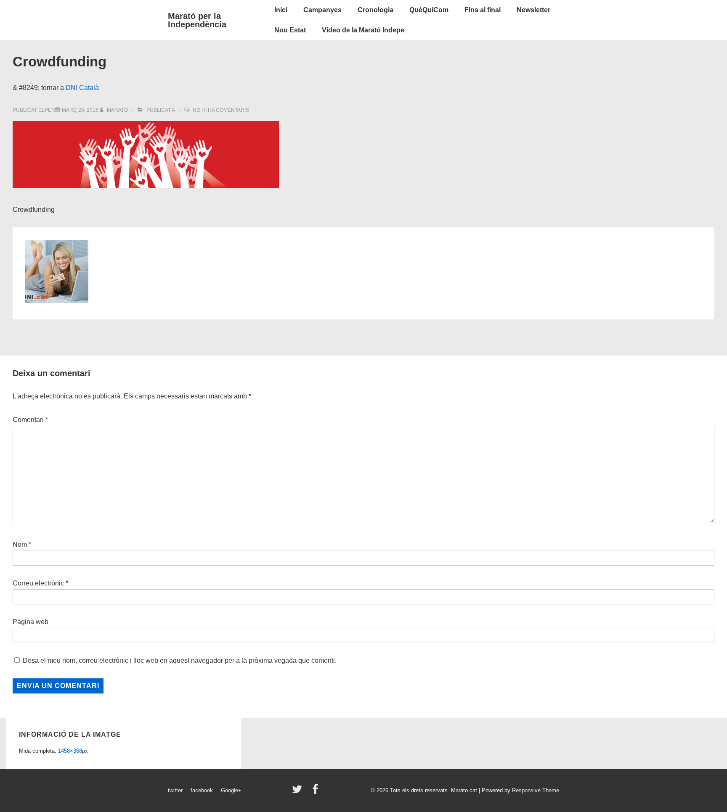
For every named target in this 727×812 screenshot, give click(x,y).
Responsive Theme (535, 790)
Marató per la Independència (197, 20)
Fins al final (482, 9)
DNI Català (82, 87)
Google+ (231, 790)
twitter (175, 790)
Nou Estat (290, 30)
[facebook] (316, 792)
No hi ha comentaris (221, 110)
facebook (202, 790)
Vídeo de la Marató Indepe (363, 30)
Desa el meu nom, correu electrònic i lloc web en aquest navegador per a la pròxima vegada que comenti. (180, 660)
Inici (280, 9)
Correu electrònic (38, 583)
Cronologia (375, 9)
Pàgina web (30, 621)
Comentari (30, 419)
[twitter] (299, 792)
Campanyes (322, 9)
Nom (20, 544)
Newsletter (533, 9)
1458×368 (70, 751)
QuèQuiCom (428, 9)
